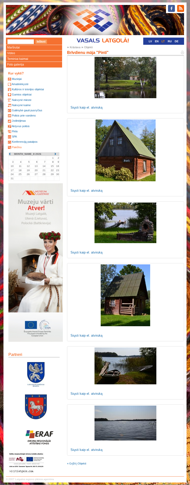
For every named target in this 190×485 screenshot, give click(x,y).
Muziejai (17, 78)
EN (157, 41)
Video (11, 53)
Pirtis (15, 131)
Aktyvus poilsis (21, 126)
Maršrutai (13, 47)
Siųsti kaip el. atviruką (86, 107)
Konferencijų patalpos (25, 141)
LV (150, 41)
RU (170, 41)
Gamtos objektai (21, 94)
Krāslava (75, 47)
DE (176, 41)
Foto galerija (15, 64)
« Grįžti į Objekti (76, 463)
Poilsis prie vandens (24, 115)
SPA (14, 136)
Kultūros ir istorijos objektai (28, 89)
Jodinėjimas (19, 120)
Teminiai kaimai (17, 59)
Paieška (17, 147)
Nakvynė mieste (21, 99)
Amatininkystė (20, 84)
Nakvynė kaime (21, 105)
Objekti (88, 47)
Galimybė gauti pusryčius (27, 110)
